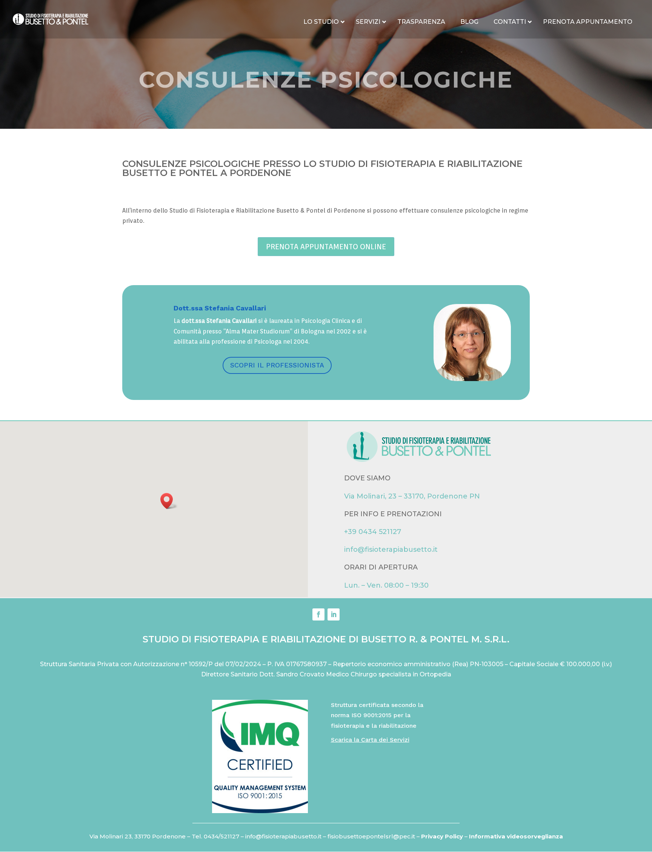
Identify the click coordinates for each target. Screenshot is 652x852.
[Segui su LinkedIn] (334, 614)
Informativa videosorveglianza (516, 836)
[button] (169, 501)
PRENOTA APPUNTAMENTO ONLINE (326, 246)
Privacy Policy (442, 836)
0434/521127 (221, 836)
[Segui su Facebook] (318, 614)
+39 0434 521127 (372, 532)
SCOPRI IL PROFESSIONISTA (277, 365)
